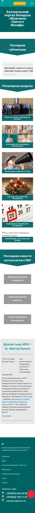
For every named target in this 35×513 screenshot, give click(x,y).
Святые (4, 478)
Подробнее (6, 416)
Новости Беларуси (10, 74)
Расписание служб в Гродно (11, 474)
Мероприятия (6, 469)
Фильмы (4, 482)
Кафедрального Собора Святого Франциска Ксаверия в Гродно (16, 401)
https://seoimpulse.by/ (21, 450)
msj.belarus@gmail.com (16, 501)
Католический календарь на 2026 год (14, 465)
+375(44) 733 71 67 (16, 497)
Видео (4, 461)
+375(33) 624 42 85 (16, 493)
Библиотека (6, 456)
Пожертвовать (19, 3)
